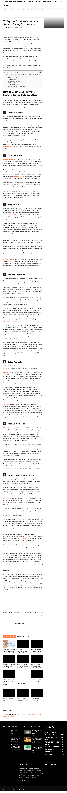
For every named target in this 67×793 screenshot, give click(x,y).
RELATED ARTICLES (9, 636)
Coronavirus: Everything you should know (16, 732)
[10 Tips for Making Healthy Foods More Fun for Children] (23, 659)
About (23, 787)
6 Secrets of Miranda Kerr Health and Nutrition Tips (9, 666)
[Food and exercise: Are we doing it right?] (23, 693)
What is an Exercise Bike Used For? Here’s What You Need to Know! (9, 682)
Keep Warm (13, 79)
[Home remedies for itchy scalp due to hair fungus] (27, 732)
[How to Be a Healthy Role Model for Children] (37, 674)
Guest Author (8, 27)
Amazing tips (41, 2)
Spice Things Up (14, 83)
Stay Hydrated (14, 78)
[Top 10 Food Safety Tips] (9, 693)
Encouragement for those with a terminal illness (36, 651)
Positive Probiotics (15, 84)
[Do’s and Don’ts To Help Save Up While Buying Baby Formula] (37, 693)
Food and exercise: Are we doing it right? (23, 699)
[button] (62, 2)
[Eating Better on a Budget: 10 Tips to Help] (23, 676)
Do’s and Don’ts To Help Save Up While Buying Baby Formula (36, 700)
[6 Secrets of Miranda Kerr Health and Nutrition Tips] (9, 659)
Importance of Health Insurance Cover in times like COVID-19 (9, 651)
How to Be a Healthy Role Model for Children (36, 681)
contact (29, 787)
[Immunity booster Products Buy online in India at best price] (37, 659)
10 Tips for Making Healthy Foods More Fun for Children (22, 666)
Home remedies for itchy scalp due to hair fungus (37, 732)
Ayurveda (31, 2)
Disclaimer (35, 787)
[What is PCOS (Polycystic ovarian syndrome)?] (23, 644)
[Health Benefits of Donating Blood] (6, 739)
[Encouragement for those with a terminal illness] (37, 644)
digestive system (9, 468)
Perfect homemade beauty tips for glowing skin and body (34, 614)
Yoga (6, 2)
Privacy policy (43, 787)
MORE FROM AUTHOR (23, 636)
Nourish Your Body (15, 81)
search (6, 6)
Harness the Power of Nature (18, 86)
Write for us (52, 2)
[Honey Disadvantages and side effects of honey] (27, 739)
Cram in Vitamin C (16, 76)
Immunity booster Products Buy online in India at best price (36, 666)
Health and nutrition (17, 2)
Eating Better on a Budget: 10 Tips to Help (22, 685)
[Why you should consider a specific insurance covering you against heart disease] (6, 746)
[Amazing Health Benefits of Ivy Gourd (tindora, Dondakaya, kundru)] (27, 747)
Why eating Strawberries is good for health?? (11, 613)
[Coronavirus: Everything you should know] (6, 732)
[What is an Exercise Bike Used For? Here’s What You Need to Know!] (9, 674)
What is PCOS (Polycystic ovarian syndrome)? (22, 651)
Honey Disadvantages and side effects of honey (37, 740)
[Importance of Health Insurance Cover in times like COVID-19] (9, 644)
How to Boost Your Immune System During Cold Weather (22, 74)
